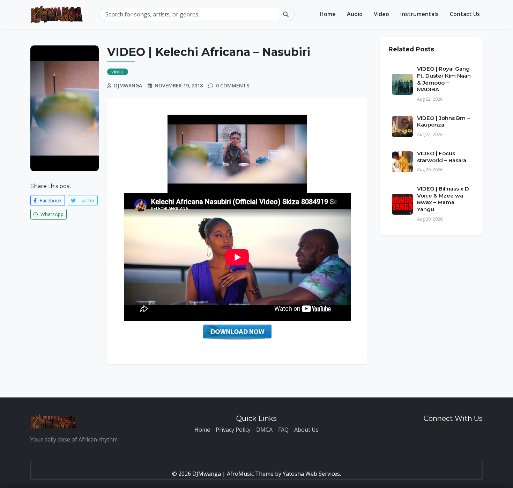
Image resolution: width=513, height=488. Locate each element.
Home (328, 14)
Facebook (50, 200)
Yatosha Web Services (311, 474)
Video (381, 14)
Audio (355, 14)
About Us (306, 429)
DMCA (264, 429)
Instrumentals (419, 14)
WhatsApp (51, 214)
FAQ (283, 429)
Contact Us (465, 14)
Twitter (86, 200)
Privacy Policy (233, 429)
